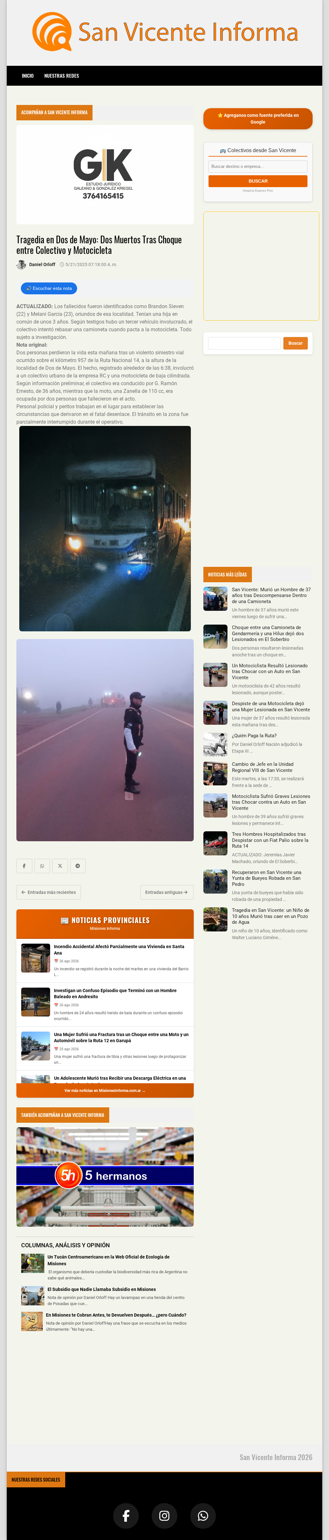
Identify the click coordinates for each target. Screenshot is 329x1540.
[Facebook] (126, 1516)
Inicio (28, 75)
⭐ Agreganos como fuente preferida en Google (258, 119)
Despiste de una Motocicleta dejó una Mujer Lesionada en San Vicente (271, 706)
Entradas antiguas (164, 892)
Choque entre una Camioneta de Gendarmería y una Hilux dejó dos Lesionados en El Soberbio (268, 633)
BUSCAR (258, 181)
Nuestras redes (61, 75)
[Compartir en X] (60, 866)
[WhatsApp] (203, 1516)
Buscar (296, 343)
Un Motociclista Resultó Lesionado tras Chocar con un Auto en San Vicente (270, 671)
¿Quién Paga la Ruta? (254, 736)
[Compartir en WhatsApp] (42, 866)
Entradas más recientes (51, 892)
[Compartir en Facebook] (24, 866)
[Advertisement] (64, 1392)
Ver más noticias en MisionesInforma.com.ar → (105, 1090)
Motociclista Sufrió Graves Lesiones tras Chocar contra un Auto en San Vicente (271, 802)
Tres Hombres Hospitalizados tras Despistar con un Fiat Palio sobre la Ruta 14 (270, 840)
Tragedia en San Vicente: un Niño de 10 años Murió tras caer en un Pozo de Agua (270, 916)
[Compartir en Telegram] (78, 866)
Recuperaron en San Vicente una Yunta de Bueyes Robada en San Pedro (266, 878)
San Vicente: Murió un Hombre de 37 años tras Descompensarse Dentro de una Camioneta (271, 595)
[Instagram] (164, 1516)
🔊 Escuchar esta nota (49, 288)
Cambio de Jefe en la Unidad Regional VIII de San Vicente (262, 767)
